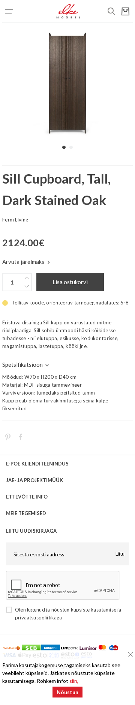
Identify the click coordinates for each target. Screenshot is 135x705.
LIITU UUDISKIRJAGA (31, 531)
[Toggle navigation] (17, 11)
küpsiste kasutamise (93, 610)
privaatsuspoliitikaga (38, 618)
